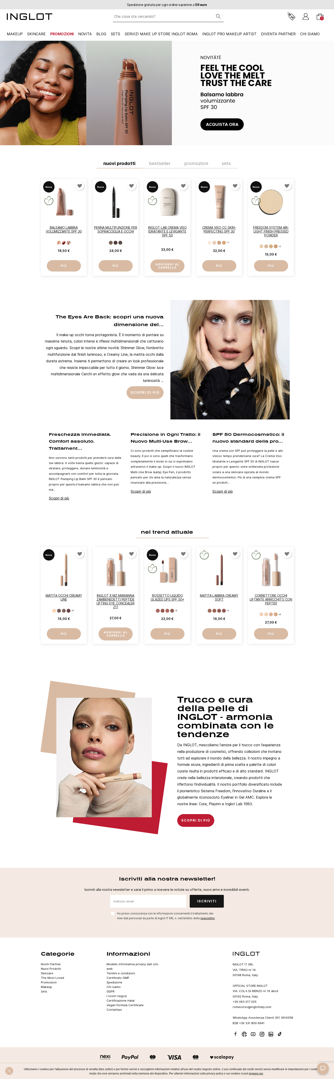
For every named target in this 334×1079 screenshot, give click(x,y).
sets (226, 163)
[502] (214, 243)
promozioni (196, 163)
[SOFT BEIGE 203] (271, 614)
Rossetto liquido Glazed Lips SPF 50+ (167, 597)
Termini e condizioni (121, 973)
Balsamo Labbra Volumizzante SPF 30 (64, 229)
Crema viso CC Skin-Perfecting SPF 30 (219, 229)
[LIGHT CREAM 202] (266, 614)
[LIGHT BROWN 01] (111, 243)
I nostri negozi (117, 996)
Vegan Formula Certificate (125, 1005)
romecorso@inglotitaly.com (252, 1007)
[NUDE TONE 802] (266, 247)
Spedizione (114, 982)
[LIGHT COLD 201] (261, 614)
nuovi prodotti (119, 163)
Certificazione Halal (121, 1000)
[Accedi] (306, 16)
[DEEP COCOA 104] (68, 610)
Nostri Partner (51, 964)
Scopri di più (59, 498)
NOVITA (85, 34)
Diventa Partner (278, 34)
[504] (224, 243)
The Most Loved (52, 978)
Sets (115, 34)
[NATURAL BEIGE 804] (276, 247)
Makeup (15, 34)
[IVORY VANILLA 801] (261, 247)
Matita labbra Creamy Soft (219, 597)
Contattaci (114, 1009)
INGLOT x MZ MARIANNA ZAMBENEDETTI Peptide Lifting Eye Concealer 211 (116, 601)
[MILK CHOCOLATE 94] (172, 610)
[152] (64, 243)
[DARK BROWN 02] (115, 243)
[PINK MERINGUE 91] (158, 610)
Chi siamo (114, 987)
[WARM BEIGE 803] (271, 247)
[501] (210, 243)
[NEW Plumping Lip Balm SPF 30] (167, 93)
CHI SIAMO (310, 34)
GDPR (111, 991)
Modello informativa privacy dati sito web (132, 966)
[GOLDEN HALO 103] (64, 610)
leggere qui (256, 1073)
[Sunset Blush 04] (224, 610)
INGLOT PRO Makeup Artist (229, 34)
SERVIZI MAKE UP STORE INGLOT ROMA (161, 34)
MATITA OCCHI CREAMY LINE (64, 597)
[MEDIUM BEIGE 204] (276, 614)
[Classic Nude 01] (210, 610)
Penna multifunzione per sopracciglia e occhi (115, 229)
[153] (68, 243)
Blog (101, 34)
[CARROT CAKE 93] (167, 610)
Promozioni (62, 34)
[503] (219, 243)
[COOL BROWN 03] (120, 243)
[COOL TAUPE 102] (59, 610)
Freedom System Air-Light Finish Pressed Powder (271, 231)
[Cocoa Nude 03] (219, 610)
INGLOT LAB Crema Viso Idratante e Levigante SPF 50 (167, 231)
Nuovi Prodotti (51, 968)
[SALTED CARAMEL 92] (163, 610)
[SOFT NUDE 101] (54, 610)
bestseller (160, 163)
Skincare (36, 34)
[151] (59, 243)
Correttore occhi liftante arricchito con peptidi (271, 599)
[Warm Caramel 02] (214, 610)
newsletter (207, 918)
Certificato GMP (118, 978)
